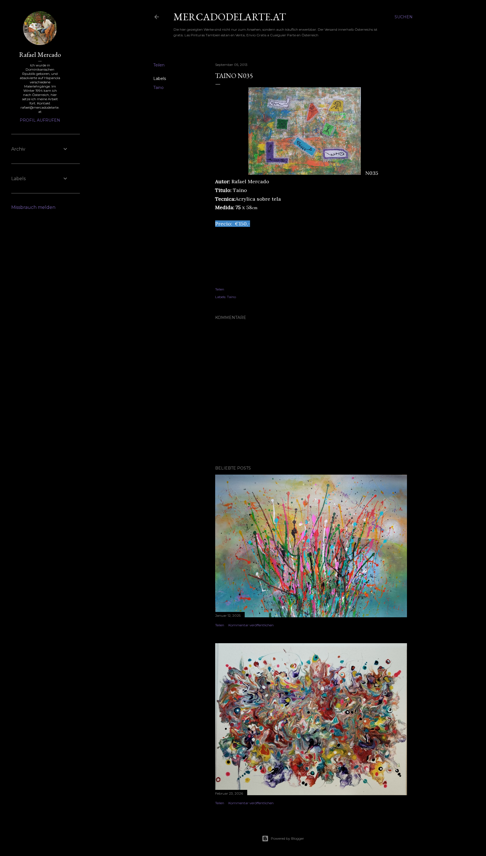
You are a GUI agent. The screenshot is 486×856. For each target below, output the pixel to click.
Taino (158, 87)
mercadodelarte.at (230, 16)
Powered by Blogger (287, 838)
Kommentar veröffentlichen (251, 625)
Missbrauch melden (33, 207)
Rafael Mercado (40, 54)
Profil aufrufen (40, 120)
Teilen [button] (159, 65)
